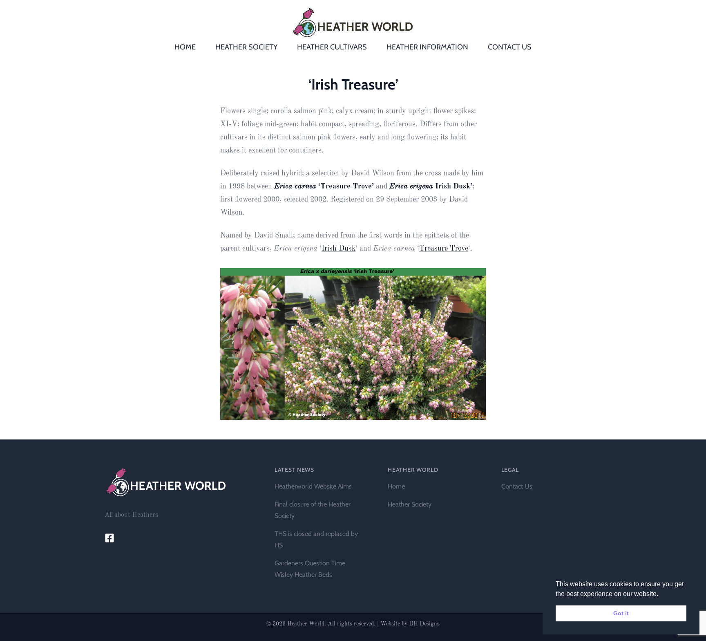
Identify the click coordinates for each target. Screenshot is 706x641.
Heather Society (409, 504)
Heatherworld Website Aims (313, 486)
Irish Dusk (338, 248)
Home (396, 486)
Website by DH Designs (410, 624)
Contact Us (516, 486)
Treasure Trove (443, 248)
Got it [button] (621, 613)
